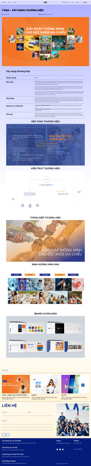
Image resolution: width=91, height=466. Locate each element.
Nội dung (4, 420)
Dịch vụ (9, 2)
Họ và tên (5, 412)
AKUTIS (63, 395)
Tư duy (72, 2)
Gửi (6, 434)
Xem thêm (5, 370)
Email (29, 412)
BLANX (34, 395)
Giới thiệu (4, 2)
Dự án (14, 2)
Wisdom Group (65, 2)
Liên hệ (77, 2)
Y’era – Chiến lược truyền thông (14, 395)
